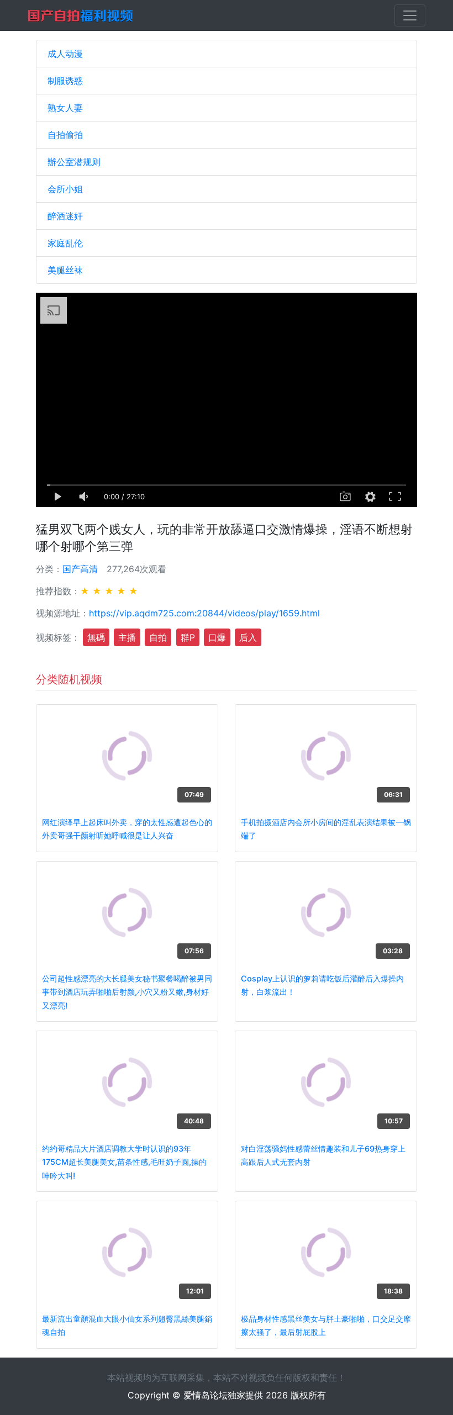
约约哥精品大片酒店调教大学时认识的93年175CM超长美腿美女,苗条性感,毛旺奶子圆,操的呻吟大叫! (124, 1162)
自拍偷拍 (65, 134)
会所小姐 (65, 188)
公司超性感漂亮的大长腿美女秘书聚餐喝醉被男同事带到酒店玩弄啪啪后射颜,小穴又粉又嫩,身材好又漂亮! (127, 992)
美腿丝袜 (65, 270)
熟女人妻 (65, 107)
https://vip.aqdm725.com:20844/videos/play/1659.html (204, 613)
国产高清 (80, 568)
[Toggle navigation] (409, 15)
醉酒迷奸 (65, 215)
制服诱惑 (65, 80)
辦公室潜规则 (74, 161)
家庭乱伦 (65, 243)
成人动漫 (65, 53)
